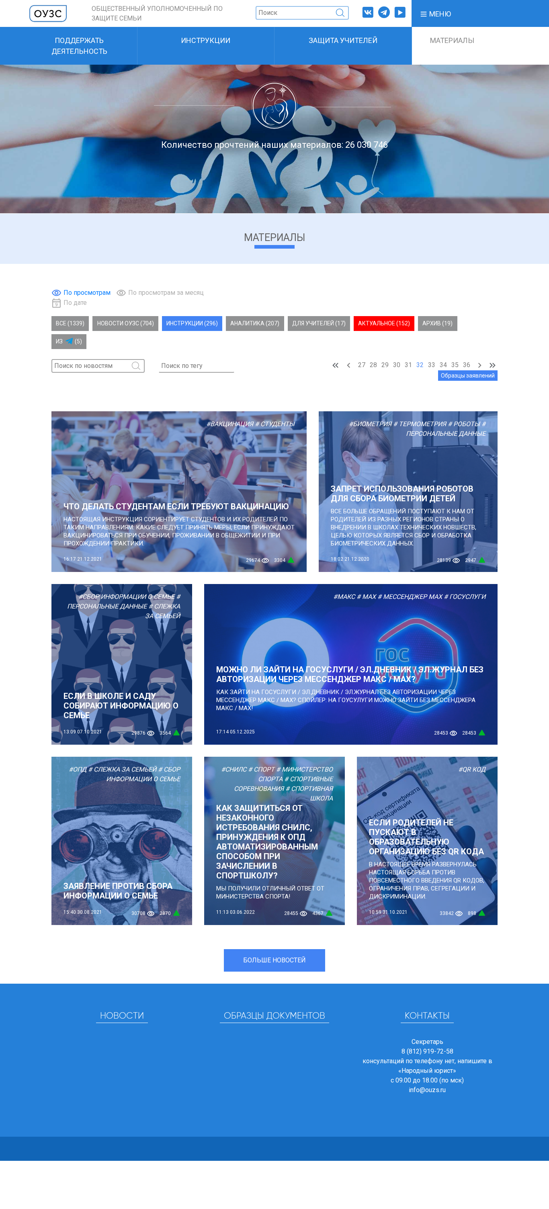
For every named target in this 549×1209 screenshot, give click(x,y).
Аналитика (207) (254, 323)
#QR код (471, 769)
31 (408, 365)
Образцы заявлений (468, 375)
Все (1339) (70, 323)
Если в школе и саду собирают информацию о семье (121, 705)
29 (385, 365)
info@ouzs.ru (427, 1090)
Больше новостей (274, 960)
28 (373, 365)
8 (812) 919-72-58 (427, 1051)
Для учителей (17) (319, 323)
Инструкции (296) (192, 323)
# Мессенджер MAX (409, 596)
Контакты (427, 1016)
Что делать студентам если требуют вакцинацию (176, 506)
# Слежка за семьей (122, 769)
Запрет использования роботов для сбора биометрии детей (402, 493)
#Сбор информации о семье (126, 596)
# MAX (366, 596)
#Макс (344, 596)
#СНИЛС (233, 769)
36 (466, 365)
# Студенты (275, 424)
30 (396, 365)
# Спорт (261, 769)
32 (420, 365)
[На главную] (48, 13)
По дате (75, 302)
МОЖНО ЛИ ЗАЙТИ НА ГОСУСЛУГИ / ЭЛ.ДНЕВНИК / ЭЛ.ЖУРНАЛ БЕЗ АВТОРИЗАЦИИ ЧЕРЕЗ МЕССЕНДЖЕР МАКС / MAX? (349, 674)
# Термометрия (419, 424)
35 (455, 365)
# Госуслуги (464, 596)
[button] (435, 13)
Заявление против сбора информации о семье (118, 891)
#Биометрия (370, 424)
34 (443, 365)
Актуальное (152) (384, 323)
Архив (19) (437, 323)
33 (431, 365)
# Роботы (464, 424)
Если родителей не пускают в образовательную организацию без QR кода (426, 837)
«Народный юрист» (427, 1070)
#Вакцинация (229, 424)
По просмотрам (87, 292)
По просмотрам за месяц (166, 292)
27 (361, 365)
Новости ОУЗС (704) (125, 323)
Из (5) (69, 341)
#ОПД (77, 769)
